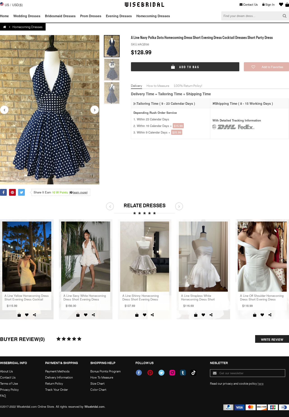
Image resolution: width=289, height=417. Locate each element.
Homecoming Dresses (153, 16)
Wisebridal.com (94, 406)
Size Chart (97, 383)
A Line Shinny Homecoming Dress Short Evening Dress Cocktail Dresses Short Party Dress (141, 297)
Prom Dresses (90, 16)
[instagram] (172, 372)
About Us (6, 371)
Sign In (270, 4)
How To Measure (101, 377)
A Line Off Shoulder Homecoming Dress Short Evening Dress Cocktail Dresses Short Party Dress (262, 297)
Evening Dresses (119, 16)
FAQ (3, 396)
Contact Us (250, 4)
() (78, 192)
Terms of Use (9, 383)
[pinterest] (150, 372)
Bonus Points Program (105, 371)
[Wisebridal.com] (5, 27)
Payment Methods (57, 371)
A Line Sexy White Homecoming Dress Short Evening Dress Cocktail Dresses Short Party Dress (84, 297)
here (260, 383)
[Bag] (287, 4)
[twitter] (161, 372)
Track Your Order (56, 389)
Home (4, 16)
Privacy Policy (9, 389)
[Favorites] (280, 4)
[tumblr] (183, 372)
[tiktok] (193, 372)
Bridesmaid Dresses (60, 16)
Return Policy (54, 383)
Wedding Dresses (26, 16)
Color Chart (98, 389)
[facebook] (138, 372)
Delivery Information (59, 377)
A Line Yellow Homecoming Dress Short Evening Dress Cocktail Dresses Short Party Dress (27, 297)
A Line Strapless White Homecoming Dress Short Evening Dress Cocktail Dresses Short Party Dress (202, 297)
